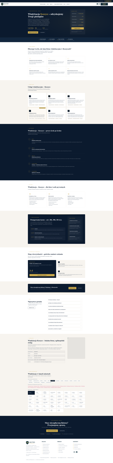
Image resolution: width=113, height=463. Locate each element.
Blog (64, 4)
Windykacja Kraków (36, 386)
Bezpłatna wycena (72, 288)
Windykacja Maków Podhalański (56, 387)
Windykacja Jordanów (63, 386)
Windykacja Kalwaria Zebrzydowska (45, 386)
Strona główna (43, 4)
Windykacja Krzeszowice (70, 386)
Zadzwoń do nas (31, 307)
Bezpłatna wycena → (77, 28)
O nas (48, 4)
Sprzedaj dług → (62, 430)
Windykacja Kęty (30, 386)
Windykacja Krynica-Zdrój (55, 386)
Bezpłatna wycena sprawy (33, 32)
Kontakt (68, 4)
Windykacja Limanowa (40, 387)
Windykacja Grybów (78, 386)
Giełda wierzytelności (58, 4)
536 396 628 (42, 32)
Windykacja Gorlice (33, 387)
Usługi (51, 4)
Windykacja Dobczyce (47, 387)
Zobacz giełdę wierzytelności (42, 275)
